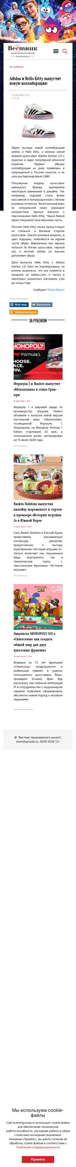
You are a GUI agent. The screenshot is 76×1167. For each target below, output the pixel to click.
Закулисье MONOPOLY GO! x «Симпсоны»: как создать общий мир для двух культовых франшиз (34, 642)
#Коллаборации (19, 298)
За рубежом (16, 67)
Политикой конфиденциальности (38, 1147)
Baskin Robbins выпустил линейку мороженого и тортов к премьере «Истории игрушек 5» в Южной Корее (38, 512)
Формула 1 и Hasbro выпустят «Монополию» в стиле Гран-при (37, 389)
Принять (38, 1159)
